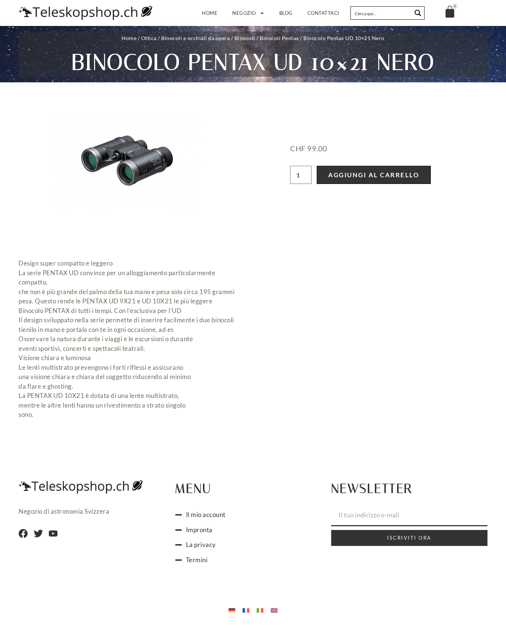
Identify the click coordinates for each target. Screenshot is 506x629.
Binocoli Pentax (279, 38)
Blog (286, 13)
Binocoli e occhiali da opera (195, 38)
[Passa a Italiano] (260, 610)
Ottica (149, 38)
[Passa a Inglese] (274, 610)
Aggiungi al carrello (373, 175)
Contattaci (323, 13)
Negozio (244, 13)
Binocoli (244, 38)
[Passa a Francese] (246, 610)
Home (209, 13)
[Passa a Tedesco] (232, 610)
